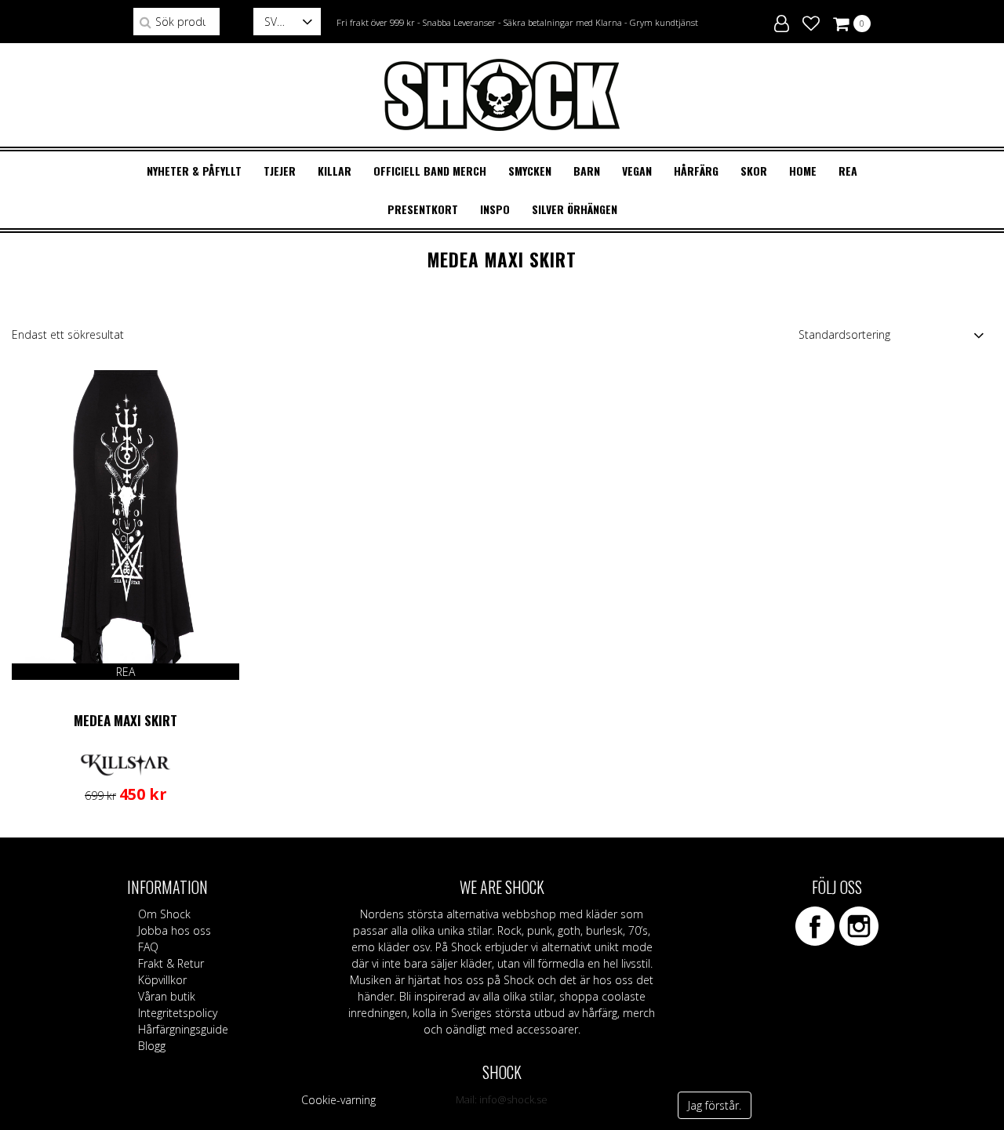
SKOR (753, 170)
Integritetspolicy (177, 1012)
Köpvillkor (162, 979)
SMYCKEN (529, 170)
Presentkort (422, 209)
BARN (586, 170)
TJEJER (280, 170)
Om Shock (164, 914)
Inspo (495, 209)
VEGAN (637, 170)
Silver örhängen (574, 209)
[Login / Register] (781, 21)
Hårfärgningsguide (183, 1029)
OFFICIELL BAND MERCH (429, 170)
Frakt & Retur (171, 963)
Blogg (152, 1045)
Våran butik (166, 996)
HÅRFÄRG (696, 170)
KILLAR (334, 170)
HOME (803, 170)
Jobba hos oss (174, 930)
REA (847, 170)
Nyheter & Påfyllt (194, 170)
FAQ (148, 946)
